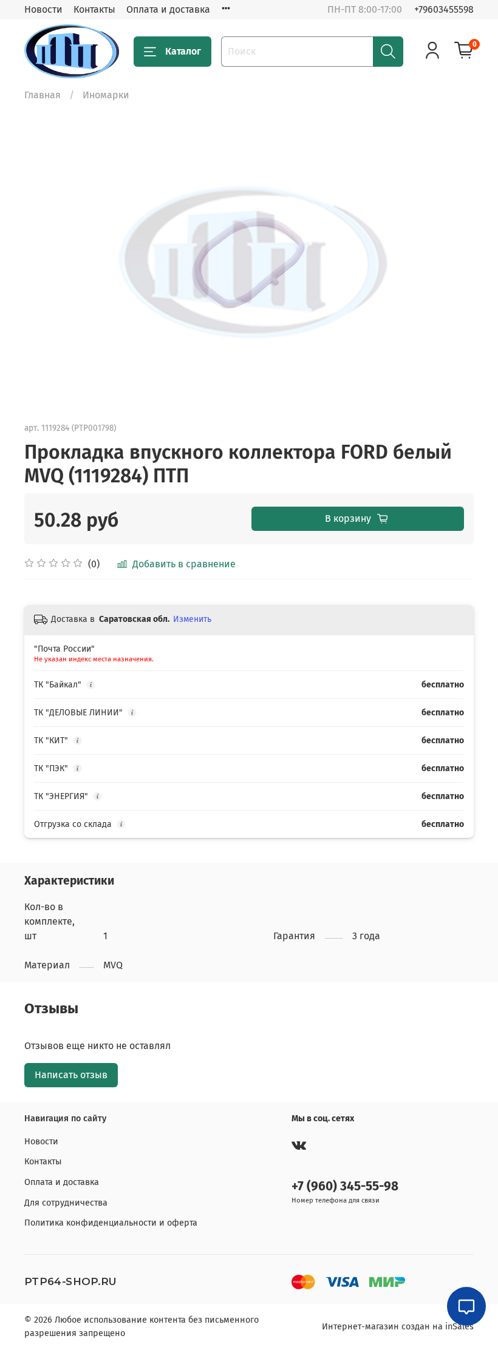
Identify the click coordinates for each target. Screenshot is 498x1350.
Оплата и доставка (168, 9)
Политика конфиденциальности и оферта (110, 1223)
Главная (42, 95)
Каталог (183, 51)
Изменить (192, 619)
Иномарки (106, 95)
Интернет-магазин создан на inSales (398, 1326)
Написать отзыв (71, 1075)
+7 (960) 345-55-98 (345, 1186)
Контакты (94, 9)
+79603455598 (444, 9)
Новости (43, 9)
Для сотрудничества (65, 1203)
